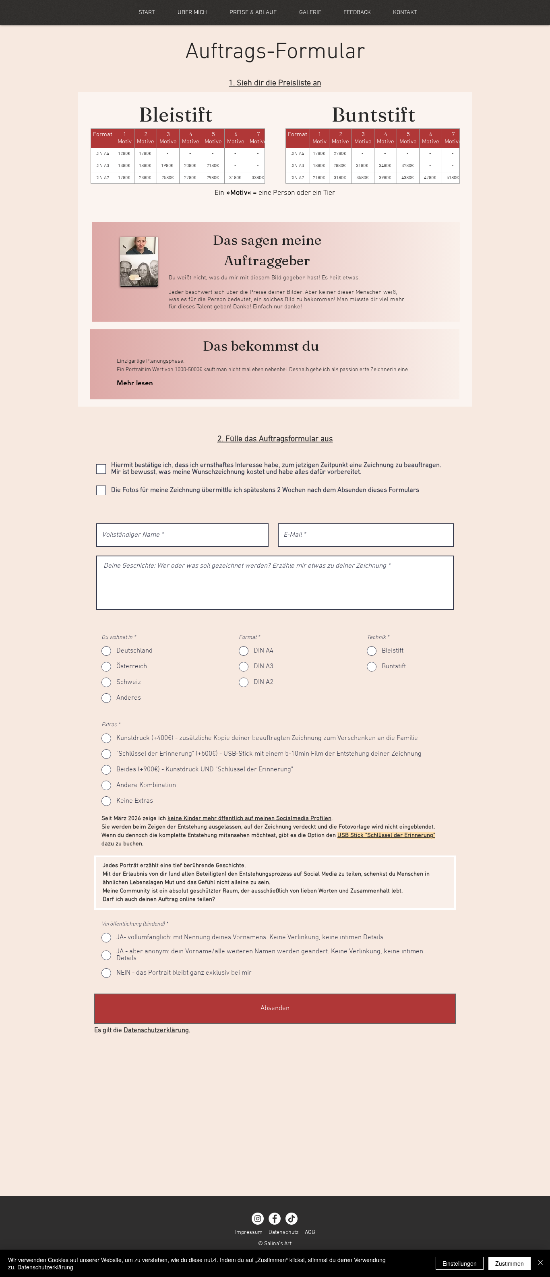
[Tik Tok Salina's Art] (291, 1219)
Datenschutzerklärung (156, 1031)
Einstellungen (459, 1263)
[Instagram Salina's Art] (258, 1219)
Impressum (249, 1232)
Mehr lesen (135, 383)
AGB (310, 1232)
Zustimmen (509, 1263)
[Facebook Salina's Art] (275, 1219)
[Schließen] (540, 1263)
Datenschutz (284, 1232)
